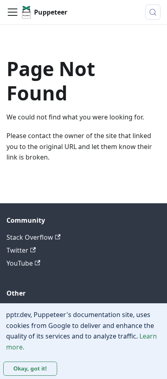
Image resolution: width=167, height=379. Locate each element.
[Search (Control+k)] (153, 12)
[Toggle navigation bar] (12, 12)
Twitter (17, 250)
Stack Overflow (29, 237)
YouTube (19, 263)
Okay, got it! (30, 368)
